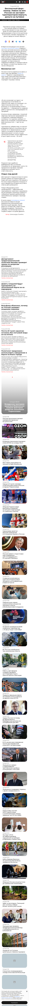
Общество (4, 20)
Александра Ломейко (17, 214)
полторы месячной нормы (10, 48)
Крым (13, 20)
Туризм (9, 20)
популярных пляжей (18, 200)
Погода (17, 20)
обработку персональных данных (10, 997)
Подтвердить (14, 1002)
